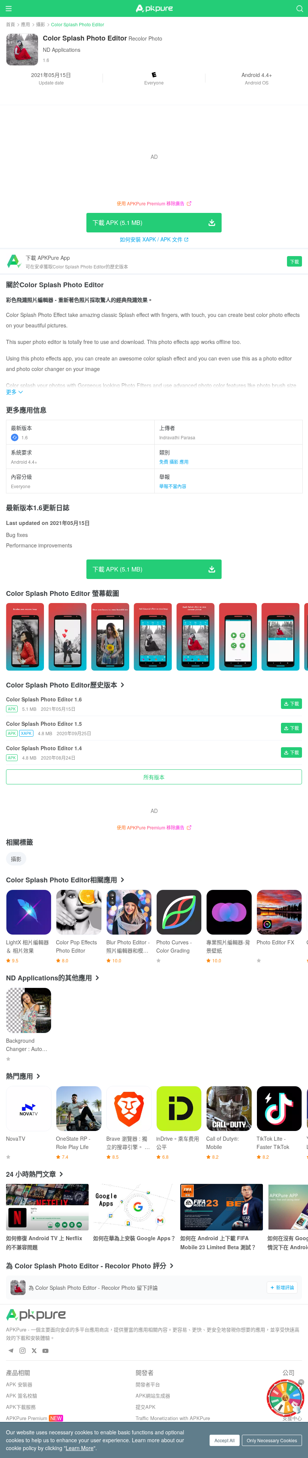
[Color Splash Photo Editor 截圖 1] (67, 637)
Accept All (224, 1440)
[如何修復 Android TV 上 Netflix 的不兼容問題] (47, 1207)
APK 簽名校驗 (21, 1395)
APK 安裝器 (19, 1384)
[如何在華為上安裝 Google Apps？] (134, 1207)
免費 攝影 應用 (174, 461)
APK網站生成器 (153, 1395)
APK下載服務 (21, 1406)
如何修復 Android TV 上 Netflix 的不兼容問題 (44, 1242)
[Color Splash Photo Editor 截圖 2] (110, 637)
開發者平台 (148, 1384)
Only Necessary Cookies (272, 1440)
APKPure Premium (26, 1418)
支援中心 (292, 1418)
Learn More (80, 1448)
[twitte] (34, 1351)
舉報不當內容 (172, 486)
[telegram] (10, 1351)
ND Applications (61, 49)
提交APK (146, 1406)
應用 (25, 24)
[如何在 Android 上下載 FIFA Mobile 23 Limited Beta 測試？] (221, 1207)
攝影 (40, 24)
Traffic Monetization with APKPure (173, 1418)
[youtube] (45, 1351)
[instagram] (22, 1351)
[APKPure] (154, 8)
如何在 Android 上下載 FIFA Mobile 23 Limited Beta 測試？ (218, 1242)
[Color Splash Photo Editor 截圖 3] (153, 637)
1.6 (24, 437)
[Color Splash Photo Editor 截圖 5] (238, 637)
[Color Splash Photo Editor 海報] (25, 637)
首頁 (10, 24)
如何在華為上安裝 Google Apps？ (134, 1238)
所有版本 (154, 777)
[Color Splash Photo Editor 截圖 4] (195, 637)
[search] (299, 8)
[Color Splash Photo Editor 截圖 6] (280, 637)
